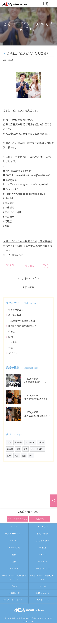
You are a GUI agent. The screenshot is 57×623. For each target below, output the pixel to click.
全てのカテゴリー (16, 309)
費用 (16, 455)
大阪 (9, 442)
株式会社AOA (14, 315)
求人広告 (18, 442)
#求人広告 (28, 287)
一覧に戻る (28, 266)
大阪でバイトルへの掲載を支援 (20, 241)
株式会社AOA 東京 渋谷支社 (21, 320)
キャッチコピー (37, 449)
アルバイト (30, 442)
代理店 (15, 254)
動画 (25, 449)
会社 (10, 347)
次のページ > (46, 266)
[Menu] (52, 3)
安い (9, 455)
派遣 (24, 455)
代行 (18, 449)
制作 (21, 254)
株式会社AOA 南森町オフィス (22, 325)
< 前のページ (11, 266)
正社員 (41, 442)
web (31, 455)
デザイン (12, 353)
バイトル (7, 254)
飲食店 (10, 449)
